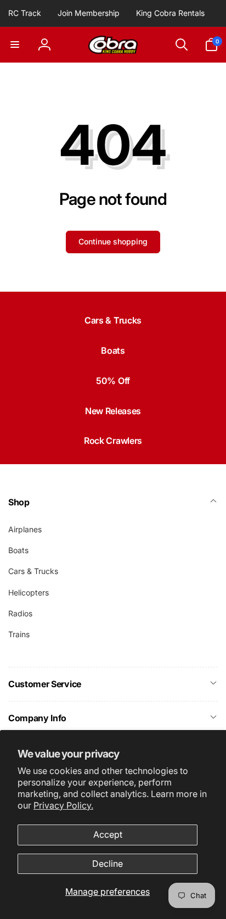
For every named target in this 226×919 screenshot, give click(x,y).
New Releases (113, 410)
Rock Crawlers (113, 440)
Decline (107, 863)
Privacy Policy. (63, 805)
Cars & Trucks (113, 320)
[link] (24, 13)
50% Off (113, 380)
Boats (113, 350)
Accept (107, 834)
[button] (15, 44)
